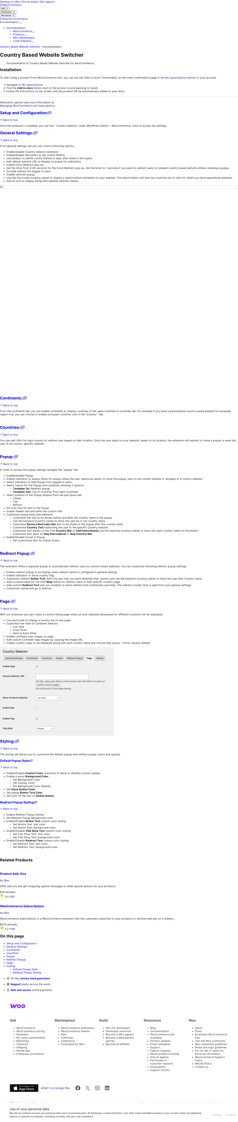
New (64, 1034)
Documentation (10, 22)
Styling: (7, 741)
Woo (6, 880)
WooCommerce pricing (30, 1031)
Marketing (22, 1040)
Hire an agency (159, 1057)
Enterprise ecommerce (30, 1053)
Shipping (21, 1047)
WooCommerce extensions (77, 1028)
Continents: (11, 398)
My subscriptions (175, 77)
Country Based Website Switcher (20, 46)
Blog (153, 1028)
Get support (47, 1)
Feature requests (160, 1050)
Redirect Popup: (15, 553)
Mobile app (23, 1050)
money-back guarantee (35, 978)
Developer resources (118, 1031)
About (198, 1028)
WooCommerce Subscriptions (22, 906)
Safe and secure (21, 990)
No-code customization (30, 1037)
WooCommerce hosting (164, 1053)
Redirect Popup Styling (17, 802)
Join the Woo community (210, 1040)
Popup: (6, 456)
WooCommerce (22, 31)
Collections (68, 1040)
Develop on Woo (10, 1)
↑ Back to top (9, 119)
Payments (22, 1034)
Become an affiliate (117, 1044)
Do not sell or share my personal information (209, 1052)
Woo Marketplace (23, 37)
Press (198, 1031)
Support (16, 984)
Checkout (22, 1044)
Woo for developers (118, 1028)
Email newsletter (160, 1044)
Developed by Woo (73, 1044)
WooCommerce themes (75, 1031)
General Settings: (16, 133)
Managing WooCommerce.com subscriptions (27, 105)
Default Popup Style (14, 761)
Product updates (160, 1040)
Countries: (10, 427)
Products (18, 34)
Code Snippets (22, 40)
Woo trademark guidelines (211, 1044)
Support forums (160, 1070)
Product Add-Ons (13, 874)
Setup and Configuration (23, 112)
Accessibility (158, 1066)
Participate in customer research (161, 1062)
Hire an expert (30, 1)
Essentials (67, 1037)
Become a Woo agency (120, 1034)
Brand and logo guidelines (211, 1047)
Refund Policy (203, 1063)
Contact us (201, 1066)
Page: (5, 601)
